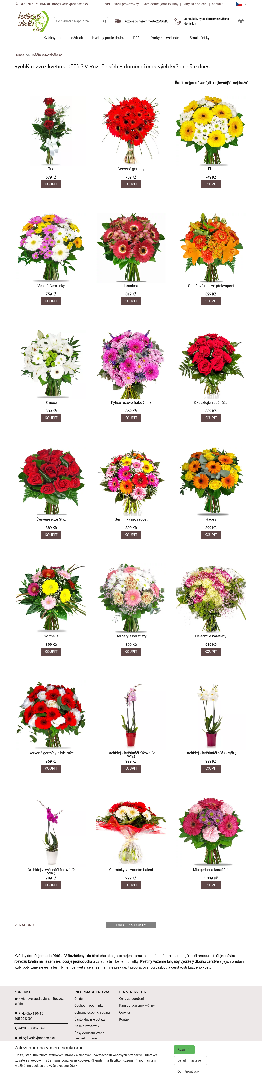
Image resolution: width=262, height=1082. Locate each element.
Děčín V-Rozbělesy (47, 55)
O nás (106, 4)
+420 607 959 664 (32, 4)
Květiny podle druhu (108, 37)
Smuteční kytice (203, 37)
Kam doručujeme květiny (160, 4)
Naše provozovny (127, 4)
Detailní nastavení (190, 1060)
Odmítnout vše (188, 1071)
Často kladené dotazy (89, 1019)
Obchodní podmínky (88, 1005)
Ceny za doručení (195, 4)
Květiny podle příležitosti (64, 37)
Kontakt (217, 4)
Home (19, 55)
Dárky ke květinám (165, 37)
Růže (137, 37)
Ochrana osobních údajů (92, 1012)
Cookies (125, 1012)
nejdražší (240, 83)
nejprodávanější (198, 83)
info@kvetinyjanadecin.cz (69, 4)
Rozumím (184, 1049)
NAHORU (26, 925)
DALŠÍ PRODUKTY (131, 925)
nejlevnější (221, 83)
